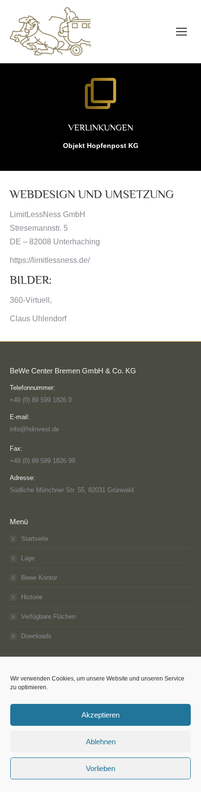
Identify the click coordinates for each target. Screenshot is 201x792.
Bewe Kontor (39, 577)
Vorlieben (100, 768)
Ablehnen (101, 741)
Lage (28, 558)
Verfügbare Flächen (48, 616)
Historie (31, 597)
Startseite (34, 538)
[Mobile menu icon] (181, 31)
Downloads (36, 636)
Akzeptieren (100, 715)
